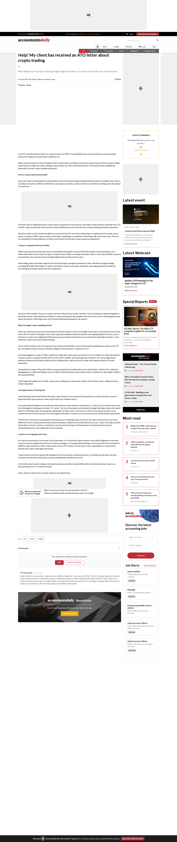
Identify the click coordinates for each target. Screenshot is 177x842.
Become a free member (148, 34)
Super (121, 51)
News (105, 47)
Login (131, 34)
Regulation (134, 51)
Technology (108, 51)
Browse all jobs (150, 565)
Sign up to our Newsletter (90, 34)
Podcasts (128, 47)
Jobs (154, 47)
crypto (32, 539)
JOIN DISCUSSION (141, 150)
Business (94, 51)
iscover (143, 47)
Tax (83, 51)
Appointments (150, 51)
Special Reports (139, 301)
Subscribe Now (70, 614)
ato (25, 539)
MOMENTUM (35, 34)
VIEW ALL (141, 410)
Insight (116, 47)
